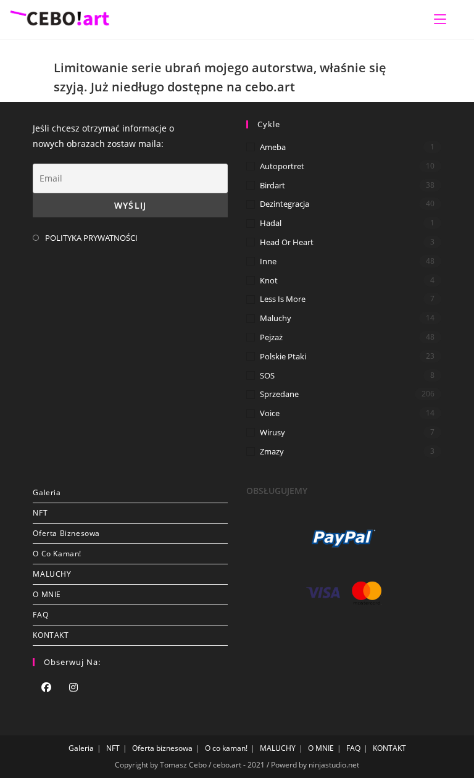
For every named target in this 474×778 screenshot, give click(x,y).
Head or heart (287, 242)
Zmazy (272, 451)
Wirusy (272, 432)
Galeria (46, 492)
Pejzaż (271, 337)
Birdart (272, 185)
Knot (269, 280)
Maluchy (275, 318)
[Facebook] (46, 688)
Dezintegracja (284, 203)
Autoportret (282, 166)
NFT (40, 513)
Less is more (283, 298)
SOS (267, 375)
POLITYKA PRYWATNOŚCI (91, 237)
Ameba (273, 147)
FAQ (40, 614)
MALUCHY (52, 574)
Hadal (270, 222)
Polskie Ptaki (283, 356)
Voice (270, 413)
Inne (268, 261)
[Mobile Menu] (440, 19)
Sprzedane (279, 393)
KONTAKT (51, 635)
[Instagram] (73, 688)
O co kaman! (57, 553)
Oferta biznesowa (66, 533)
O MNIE (47, 594)
